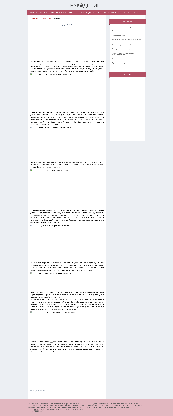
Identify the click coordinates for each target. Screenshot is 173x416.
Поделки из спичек (47, 18)
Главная (34, 18)
